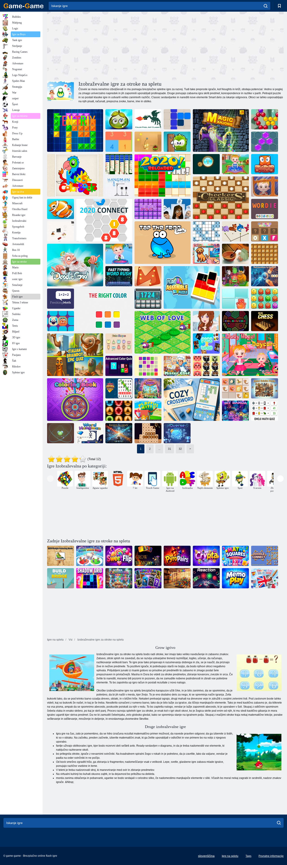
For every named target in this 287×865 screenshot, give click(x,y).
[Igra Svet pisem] (148, 209)
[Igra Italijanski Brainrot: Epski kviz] (75, 354)
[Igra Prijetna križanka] (192, 399)
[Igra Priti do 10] (118, 142)
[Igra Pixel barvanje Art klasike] (148, 119)
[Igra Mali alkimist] (60, 231)
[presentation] (50, 478)
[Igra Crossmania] (118, 578)
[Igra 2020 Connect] (104, 220)
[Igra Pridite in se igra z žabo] (163, 242)
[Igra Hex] (264, 142)
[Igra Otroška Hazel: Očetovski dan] (264, 186)
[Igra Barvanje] (75, 399)
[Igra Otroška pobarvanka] (75, 175)
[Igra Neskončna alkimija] (118, 433)
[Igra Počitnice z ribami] (60, 209)
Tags (248, 856)
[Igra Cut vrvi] (148, 142)
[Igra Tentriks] (75, 130)
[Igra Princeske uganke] (148, 388)
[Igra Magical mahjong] (221, 130)
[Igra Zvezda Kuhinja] (235, 254)
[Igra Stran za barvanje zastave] (264, 578)
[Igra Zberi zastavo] (192, 287)
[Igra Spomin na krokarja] (148, 556)
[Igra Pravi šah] (264, 321)
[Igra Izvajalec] (118, 186)
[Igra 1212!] (177, 119)
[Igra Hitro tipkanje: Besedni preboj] (118, 276)
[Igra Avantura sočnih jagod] (118, 119)
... (159, 448)
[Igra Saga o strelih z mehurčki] (264, 119)
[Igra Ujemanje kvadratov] (235, 556)
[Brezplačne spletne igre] (23, 5)
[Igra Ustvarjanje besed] (264, 231)
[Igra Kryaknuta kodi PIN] (148, 299)
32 (180, 448)
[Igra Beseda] (264, 209)
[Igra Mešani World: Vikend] (264, 164)
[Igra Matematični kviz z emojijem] (264, 411)
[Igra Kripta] (206, 556)
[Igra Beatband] (235, 411)
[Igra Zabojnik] (60, 321)
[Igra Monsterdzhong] (235, 276)
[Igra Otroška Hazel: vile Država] (235, 164)
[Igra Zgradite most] (60, 578)
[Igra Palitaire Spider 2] (118, 164)
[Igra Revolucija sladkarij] (118, 556)
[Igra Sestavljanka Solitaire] (264, 388)
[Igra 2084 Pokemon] (235, 388)
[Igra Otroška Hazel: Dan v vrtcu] (250, 354)
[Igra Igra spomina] (235, 578)
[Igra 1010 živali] (206, 366)
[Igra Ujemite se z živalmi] (235, 231)
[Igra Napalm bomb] (235, 299)
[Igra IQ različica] (177, 433)
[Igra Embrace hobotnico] (264, 299)
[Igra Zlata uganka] (148, 276)
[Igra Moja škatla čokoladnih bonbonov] (177, 142)
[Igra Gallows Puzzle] (89, 433)
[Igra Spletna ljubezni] (163, 332)
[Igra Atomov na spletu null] (60, 433)
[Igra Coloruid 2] (235, 321)
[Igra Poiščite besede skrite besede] (118, 388)
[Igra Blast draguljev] (206, 164)
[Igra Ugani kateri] (89, 556)
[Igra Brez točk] (148, 366)
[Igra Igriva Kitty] (148, 411)
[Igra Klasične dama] (221, 197)
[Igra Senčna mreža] (89, 578)
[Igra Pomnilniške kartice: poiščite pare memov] (148, 578)
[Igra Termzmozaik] (206, 254)
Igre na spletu (230, 856)
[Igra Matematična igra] (60, 299)
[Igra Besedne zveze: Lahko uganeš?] (264, 276)
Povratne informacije (271, 856)
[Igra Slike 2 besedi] (206, 343)
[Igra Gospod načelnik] (177, 366)
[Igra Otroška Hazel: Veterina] (118, 254)
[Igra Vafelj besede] (264, 254)
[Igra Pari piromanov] (177, 556)
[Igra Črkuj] (177, 209)
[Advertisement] (106, 45)
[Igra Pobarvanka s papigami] (60, 556)
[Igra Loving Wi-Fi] (206, 321)
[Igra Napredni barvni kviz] (118, 366)
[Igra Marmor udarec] (118, 411)
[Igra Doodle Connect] (264, 556)
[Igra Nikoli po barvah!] (177, 578)
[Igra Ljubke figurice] (118, 343)
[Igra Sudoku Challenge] (206, 231)
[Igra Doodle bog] (75, 265)
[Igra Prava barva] (104, 310)
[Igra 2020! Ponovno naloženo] (163, 175)
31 (169, 448)
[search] (265, 6)
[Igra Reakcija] (206, 578)
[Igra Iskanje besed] (148, 433)
